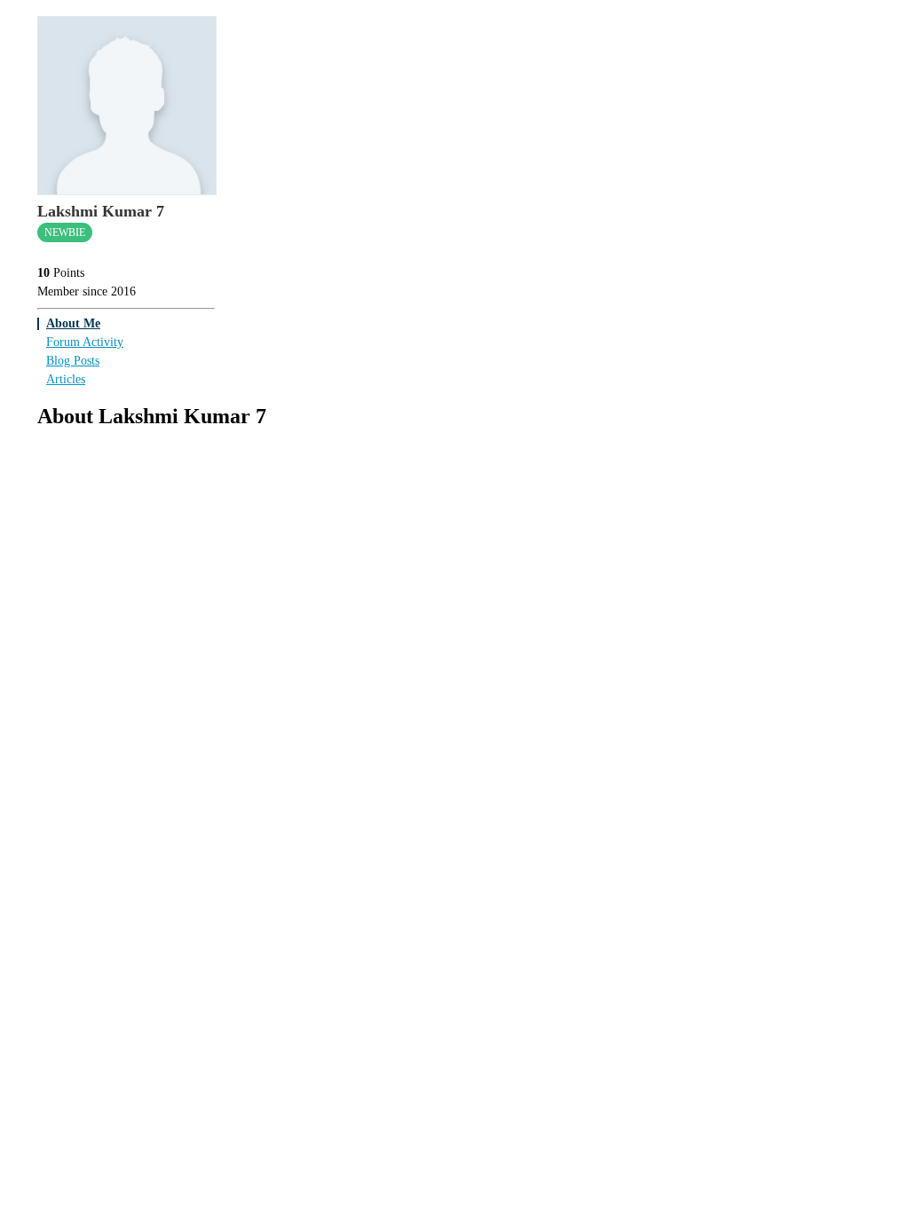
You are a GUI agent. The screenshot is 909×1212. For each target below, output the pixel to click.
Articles (65, 379)
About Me (73, 323)
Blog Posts (72, 360)
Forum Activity (84, 342)
